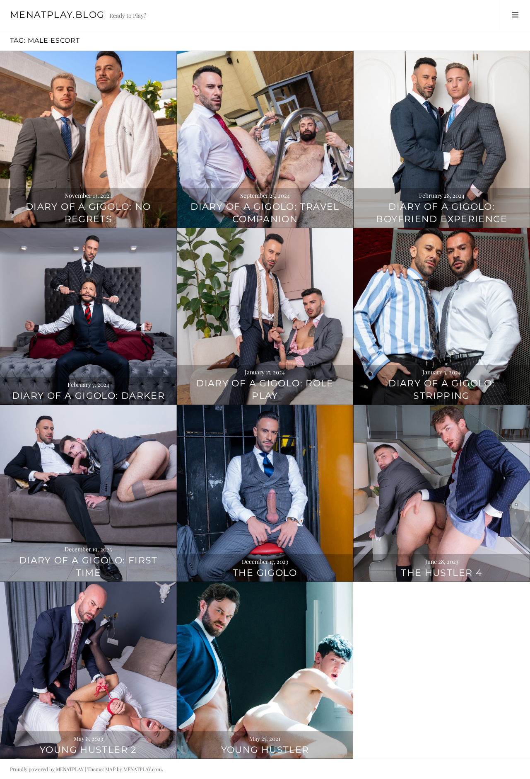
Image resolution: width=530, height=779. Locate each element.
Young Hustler (265, 749)
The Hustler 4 (441, 572)
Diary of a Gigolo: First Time (88, 566)
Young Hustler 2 (88, 749)
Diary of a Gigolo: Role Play (265, 389)
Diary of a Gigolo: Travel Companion (264, 213)
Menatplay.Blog (57, 14)
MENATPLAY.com (142, 769)
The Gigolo (265, 572)
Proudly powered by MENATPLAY (47, 769)
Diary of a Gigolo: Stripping (441, 389)
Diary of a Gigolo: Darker (88, 395)
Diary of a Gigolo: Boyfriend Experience (441, 213)
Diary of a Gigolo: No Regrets (88, 213)
